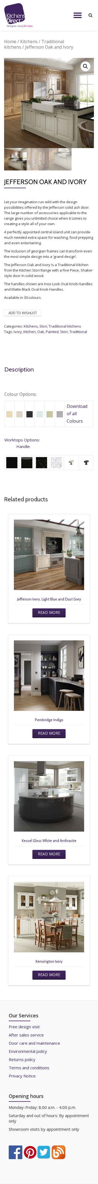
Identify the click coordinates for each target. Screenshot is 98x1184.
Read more (49, 612)
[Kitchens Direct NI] (19, 15)
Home (10, 42)
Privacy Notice (22, 1076)
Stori (43, 326)
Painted (52, 331)
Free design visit (24, 1026)
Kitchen (29, 331)
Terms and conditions (29, 1067)
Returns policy (22, 1059)
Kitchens (29, 42)
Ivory (18, 331)
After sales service (26, 1035)
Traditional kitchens (65, 326)
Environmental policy (28, 1051)
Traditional (78, 331)
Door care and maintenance (34, 1043)
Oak (40, 331)
